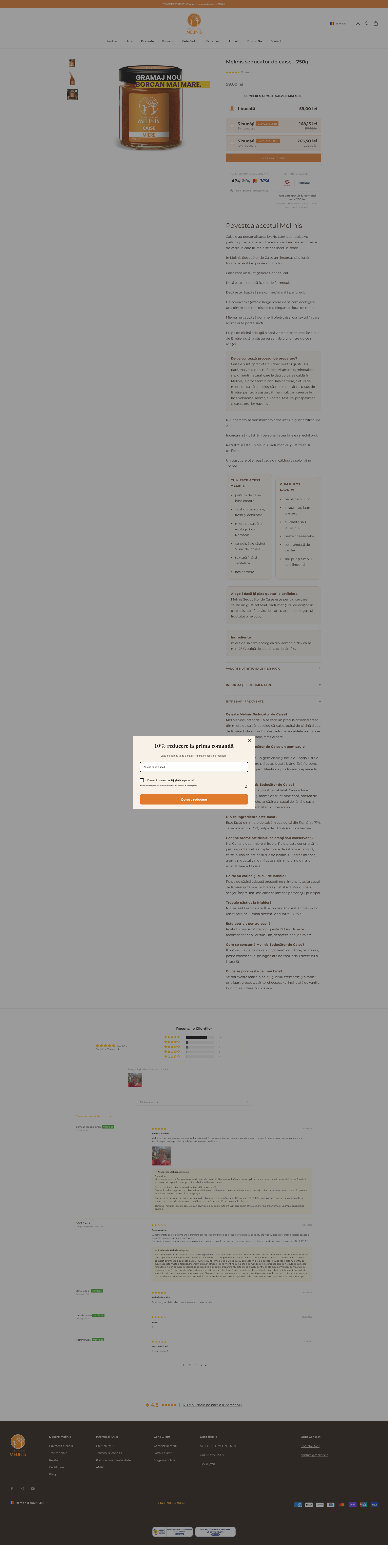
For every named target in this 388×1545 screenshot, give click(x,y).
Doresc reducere (194, 799)
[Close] (250, 740)
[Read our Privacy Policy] (245, 786)
